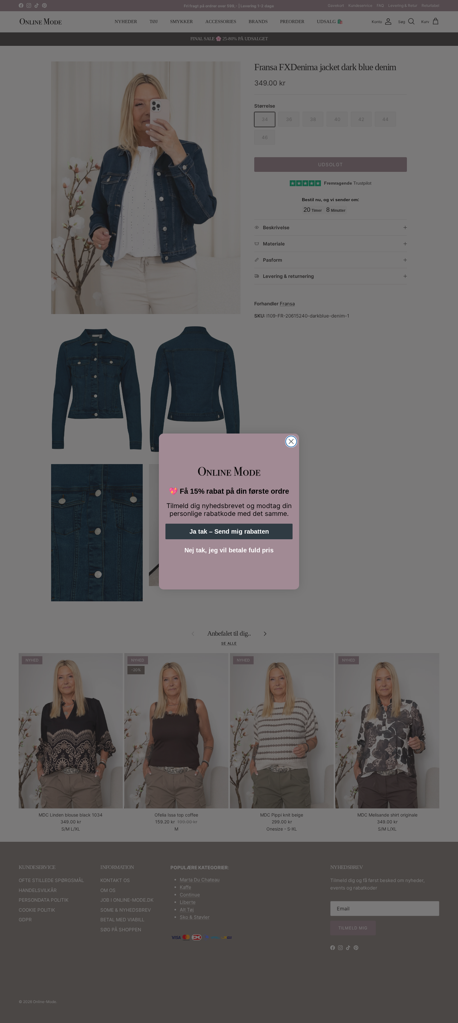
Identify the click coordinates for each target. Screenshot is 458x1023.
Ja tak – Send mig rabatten (229, 531)
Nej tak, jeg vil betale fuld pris (229, 550)
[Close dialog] (291, 441)
